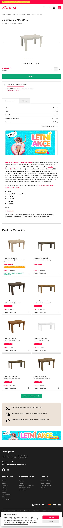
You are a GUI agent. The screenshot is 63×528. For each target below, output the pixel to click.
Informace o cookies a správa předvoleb (43, 510)
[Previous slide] (3, 42)
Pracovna (4, 487)
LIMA (7, 187)
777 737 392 (10, 462)
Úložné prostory (6, 494)
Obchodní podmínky (24, 487)
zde (5, 523)
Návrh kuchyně (6, 499)
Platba (21, 483)
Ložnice (4, 483)
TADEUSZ (46, 185)
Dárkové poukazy (45, 483)
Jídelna (9, 14)
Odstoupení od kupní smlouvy (24, 510)
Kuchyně (4, 490)
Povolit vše (51, 517)
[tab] (25, 59)
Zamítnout (50, 521)
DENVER (17, 187)
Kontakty (43, 487)
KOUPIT (30, 76)
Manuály (24, 101)
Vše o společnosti (45, 481)
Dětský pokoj (5, 485)
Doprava (21, 481)
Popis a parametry (10, 101)
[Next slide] (59, 42)
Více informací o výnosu (13, 90)
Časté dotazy (22, 490)
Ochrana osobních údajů (8, 510)
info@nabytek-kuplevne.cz (15, 465)
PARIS (52, 185)
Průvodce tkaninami (46, 485)
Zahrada (4, 497)
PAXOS (12, 187)
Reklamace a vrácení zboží (26, 485)
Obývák (4, 481)
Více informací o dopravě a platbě (15, 86)
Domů (3, 14)
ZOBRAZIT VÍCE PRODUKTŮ (31, 396)
